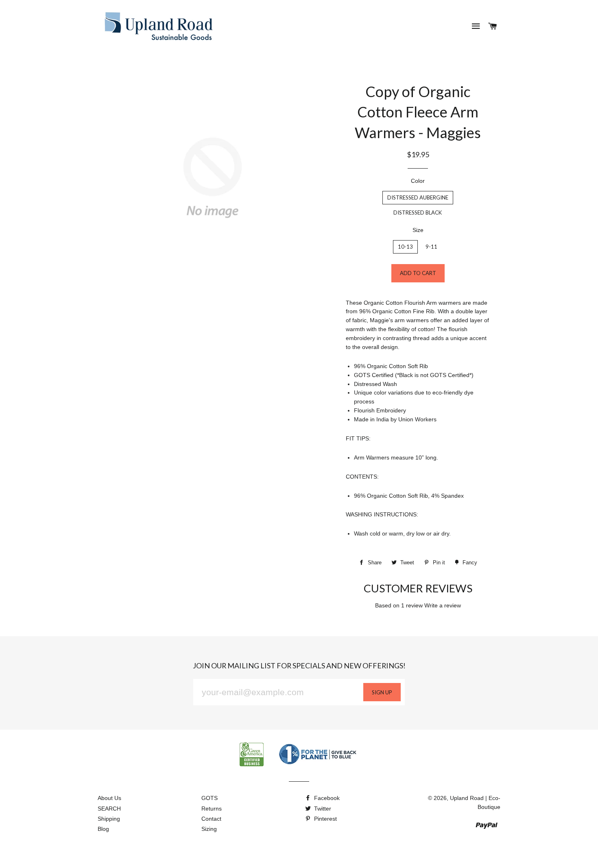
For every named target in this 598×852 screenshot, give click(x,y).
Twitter (321, 808)
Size (417, 230)
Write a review (442, 605)
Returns (211, 808)
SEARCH (109, 808)
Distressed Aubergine (417, 197)
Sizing (209, 829)
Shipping (109, 818)
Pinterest (324, 818)
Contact (211, 818)
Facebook (326, 798)
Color (418, 181)
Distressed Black (417, 212)
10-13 (405, 246)
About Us (109, 798)
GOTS (209, 798)
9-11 (431, 246)
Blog (103, 829)
